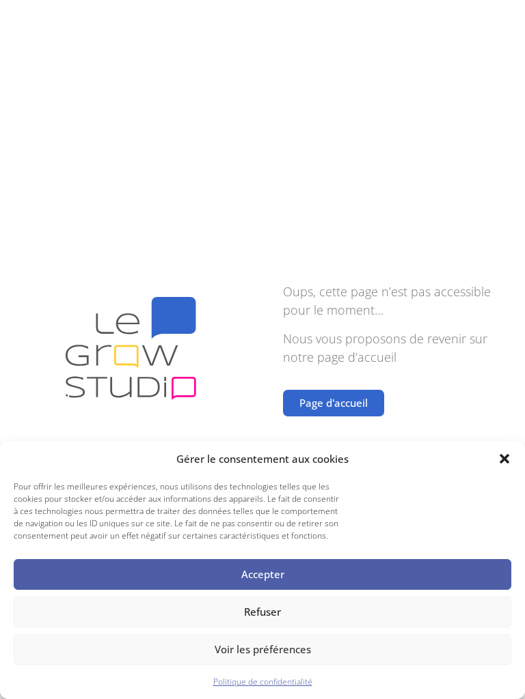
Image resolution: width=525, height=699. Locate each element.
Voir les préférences (263, 649)
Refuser (262, 611)
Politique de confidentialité (262, 681)
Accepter (262, 574)
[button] (504, 459)
